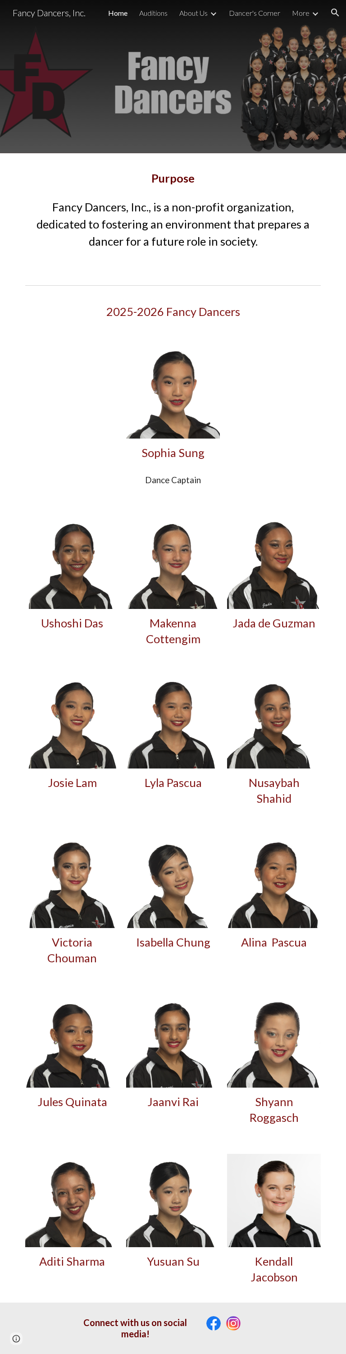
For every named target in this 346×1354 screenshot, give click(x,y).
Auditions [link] (153, 13)
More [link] (301, 13)
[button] (335, 12)
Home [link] (117, 13)
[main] (172, 178)
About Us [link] (193, 13)
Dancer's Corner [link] (254, 13)
